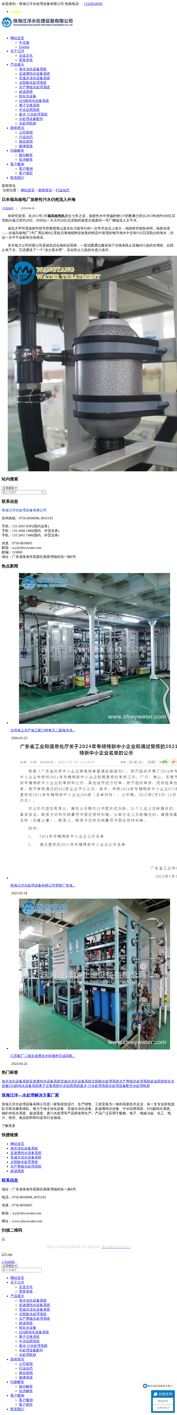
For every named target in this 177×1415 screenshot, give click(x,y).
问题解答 (17, 150)
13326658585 (93, 4)
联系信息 (10, 1180)
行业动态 (26, 137)
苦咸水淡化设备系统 (34, 78)
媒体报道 (26, 146)
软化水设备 (27, 96)
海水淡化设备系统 (33, 69)
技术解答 (26, 159)
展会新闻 (26, 141)
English (15, 11)
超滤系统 (26, 92)
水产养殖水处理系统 (34, 87)
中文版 (24, 42)
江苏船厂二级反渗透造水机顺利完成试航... (42, 1056)
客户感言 (26, 173)
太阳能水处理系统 (33, 82)
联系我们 (17, 178)
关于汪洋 (17, 51)
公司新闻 (26, 132)
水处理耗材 (27, 123)
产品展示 (17, 64)
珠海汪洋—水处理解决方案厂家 (30, 1095)
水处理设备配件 (31, 119)
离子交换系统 (29, 105)
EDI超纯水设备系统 (34, 101)
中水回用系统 (29, 110)
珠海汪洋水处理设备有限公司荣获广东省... (42, 885)
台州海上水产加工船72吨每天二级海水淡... (42, 730)
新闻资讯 (17, 128)
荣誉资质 (26, 60)
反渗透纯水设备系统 (34, 73)
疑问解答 (26, 155)
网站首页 (17, 38)
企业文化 (26, 55)
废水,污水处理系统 (33, 114)
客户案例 (17, 164)
